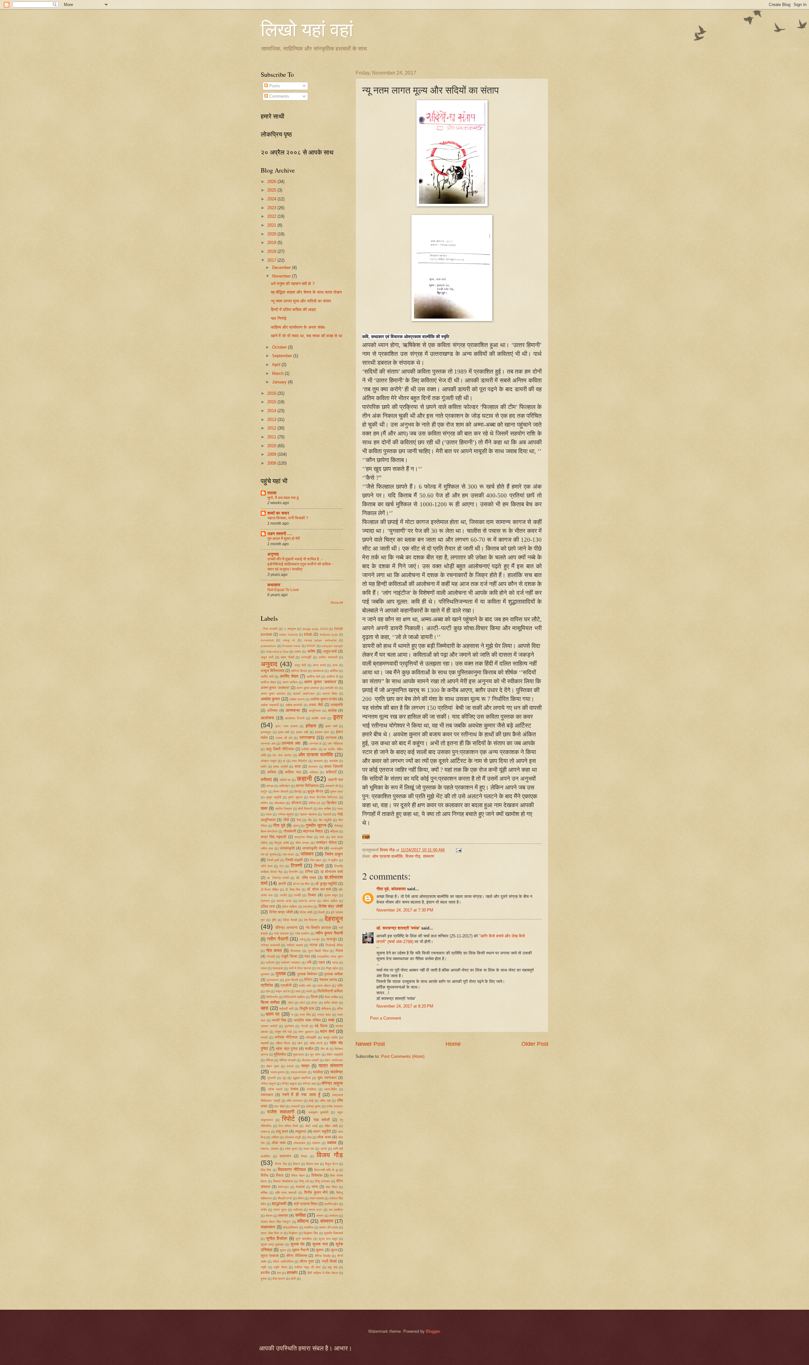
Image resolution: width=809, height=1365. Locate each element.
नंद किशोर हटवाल (318, 927)
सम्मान (320, 1215)
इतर (338, 717)
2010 (272, 445)
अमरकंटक (318, 671)
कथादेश (333, 761)
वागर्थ (324, 1148)
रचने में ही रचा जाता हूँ (301, 1094)
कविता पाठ (293, 772)
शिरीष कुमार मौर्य (316, 1192)
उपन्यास (331, 738)
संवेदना (303, 1221)
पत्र (307, 956)
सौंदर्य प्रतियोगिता (283, 1261)
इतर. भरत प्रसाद (287, 726)
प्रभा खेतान (324, 985)
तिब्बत (312, 895)
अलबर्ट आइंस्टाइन (304, 693)
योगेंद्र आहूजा (289, 1083)
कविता (271, 772)
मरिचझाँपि (311, 1037)
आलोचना (267, 718)
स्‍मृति (263, 1267)
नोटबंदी (271, 956)
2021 (272, 225)
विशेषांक (316, 1175)
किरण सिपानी (280, 791)
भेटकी (304, 1026)
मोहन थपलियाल (334, 1060)
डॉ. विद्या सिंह (292, 889)
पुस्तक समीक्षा (333, 974)
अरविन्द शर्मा (313, 676)
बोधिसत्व (326, 1008)
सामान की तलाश (328, 1227)
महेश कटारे (316, 1043)
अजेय (311, 651)
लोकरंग (316, 1143)
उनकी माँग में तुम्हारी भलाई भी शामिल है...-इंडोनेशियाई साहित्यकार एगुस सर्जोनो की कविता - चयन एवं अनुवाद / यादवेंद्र (300, 564)
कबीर (263, 766)
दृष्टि (274, 920)
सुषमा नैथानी (300, 1250)
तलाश (272, 493)
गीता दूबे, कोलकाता (391, 889)
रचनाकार (267, 1095)
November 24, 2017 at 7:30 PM (404, 910)
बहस (264, 1008)
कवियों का (285, 780)
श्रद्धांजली (279, 1203)
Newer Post (370, 1044)
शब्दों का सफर (278, 513)
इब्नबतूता (266, 732)
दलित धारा (268, 906)
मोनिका (269, 1060)
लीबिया (275, 1137)
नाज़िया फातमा (295, 945)
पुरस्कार (265, 974)
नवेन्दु (303, 939)
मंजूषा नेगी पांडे (283, 1031)
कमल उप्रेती (280, 766)
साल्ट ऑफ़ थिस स (272, 1233)
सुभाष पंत (297, 1244)
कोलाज (296, 803)
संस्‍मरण (428, 856)
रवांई (310, 1100)
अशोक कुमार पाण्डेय (323, 699)
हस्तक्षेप (292, 1272)
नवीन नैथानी (277, 938)
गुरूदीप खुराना (316, 825)
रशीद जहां (325, 1100)
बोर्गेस (340, 1008)
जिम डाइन (316, 860)
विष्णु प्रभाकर (322, 1181)
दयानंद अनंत (284, 901)
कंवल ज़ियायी (333, 766)
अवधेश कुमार (270, 699)
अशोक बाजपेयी (293, 705)
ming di (289, 640)
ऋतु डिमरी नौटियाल (280, 749)
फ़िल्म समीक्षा (270, 1002)
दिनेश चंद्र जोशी (331, 906)
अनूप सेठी (300, 665)
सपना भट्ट (315, 1209)
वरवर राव (309, 1148)
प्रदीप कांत (305, 985)
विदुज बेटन (331, 1164)
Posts (274, 85)
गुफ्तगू (296, 825)
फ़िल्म (314, 997)
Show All (337, 602)
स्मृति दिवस (280, 1267)
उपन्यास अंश (268, 743)
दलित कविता (330, 901)
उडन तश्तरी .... (279, 533)
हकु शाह (333, 1267)
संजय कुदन (280, 1209)
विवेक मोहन (298, 1175)
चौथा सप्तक (302, 842)
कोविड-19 (314, 803)
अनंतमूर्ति (306, 657)
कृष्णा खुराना (295, 797)
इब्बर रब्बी (283, 732)
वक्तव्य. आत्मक (269, 1148)
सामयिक (308, 1227)
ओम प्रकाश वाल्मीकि (387, 856)
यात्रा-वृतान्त (278, 1072)
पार (318, 968)
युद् (284, 1078)
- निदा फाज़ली (269, 629)
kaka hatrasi (288, 634)
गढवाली (327, 814)
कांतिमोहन (284, 786)
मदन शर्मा (327, 1031)
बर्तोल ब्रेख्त (331, 1002)
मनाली (264, 1037)
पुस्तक (281, 973)
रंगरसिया (311, 1089)
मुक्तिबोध (280, 1054)
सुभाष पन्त (319, 1244)
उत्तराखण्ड (307, 737)
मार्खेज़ (309, 1049)
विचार (304, 1156)
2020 (272, 234)
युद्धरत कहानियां (302, 1078)
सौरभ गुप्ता (307, 1261)
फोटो (290, 1002)
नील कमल (274, 950)
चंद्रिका (334, 831)
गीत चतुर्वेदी (325, 820)
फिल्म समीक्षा (331, 997)
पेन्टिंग (308, 980)
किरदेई (297, 791)
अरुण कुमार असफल (307, 688)
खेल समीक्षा (324, 808)
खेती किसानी (305, 808)
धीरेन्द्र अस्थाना (286, 927)
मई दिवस (321, 1026)
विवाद (279, 1175)
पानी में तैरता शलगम (300, 968)
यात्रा (305, 1065)
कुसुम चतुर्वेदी (273, 797)
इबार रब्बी (331, 726)
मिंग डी (324, 1049)
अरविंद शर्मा (267, 676)
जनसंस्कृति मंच (312, 848)
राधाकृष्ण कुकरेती (318, 1112)
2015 (272, 401)
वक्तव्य (331, 1142)
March (278, 373)
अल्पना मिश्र (329, 693)
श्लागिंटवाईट (331, 1204)
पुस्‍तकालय (273, 980)
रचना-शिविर (330, 1089)
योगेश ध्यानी (275, 1089)
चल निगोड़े (278, 318)
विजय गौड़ (412, 856)
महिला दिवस (283, 1043)
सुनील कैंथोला (277, 1238)
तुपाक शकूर (331, 895)
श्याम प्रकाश (317, 1198)
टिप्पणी (319, 865)
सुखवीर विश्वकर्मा (333, 1233)
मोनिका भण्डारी (287, 1060)
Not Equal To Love (283, 590)
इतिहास (311, 725)
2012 (272, 428)
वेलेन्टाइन (283, 1187)
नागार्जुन (331, 939)
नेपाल (339, 951)
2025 (272, 190)
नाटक (313, 945)
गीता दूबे (279, 825)
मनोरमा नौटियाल (286, 1037)
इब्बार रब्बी (302, 732)
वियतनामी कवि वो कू (326, 1170)
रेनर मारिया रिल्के (288, 1126)
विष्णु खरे (304, 1181)
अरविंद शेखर (289, 676)
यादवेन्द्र (336, 1071)
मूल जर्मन (315, 1054)
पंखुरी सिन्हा (289, 956)
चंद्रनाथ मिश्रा (313, 831)
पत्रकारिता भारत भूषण (330, 956)
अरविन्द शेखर (268, 682)
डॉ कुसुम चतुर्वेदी (326, 884)
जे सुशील (333, 860)
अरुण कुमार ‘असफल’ (275, 688)
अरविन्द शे (332, 676)
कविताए (314, 772)
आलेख (332, 710)
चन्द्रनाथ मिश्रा (304, 837)
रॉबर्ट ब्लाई (311, 1126)
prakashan (268, 646)
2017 (272, 260)
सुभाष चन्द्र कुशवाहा (272, 1244)
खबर (264, 808)
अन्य (335, 665)
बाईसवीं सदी (286, 1008)
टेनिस (309, 872)
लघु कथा (282, 1131)
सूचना (320, 1250)
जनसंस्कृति (287, 848)
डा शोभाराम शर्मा (331, 872)
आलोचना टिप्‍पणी (294, 718)
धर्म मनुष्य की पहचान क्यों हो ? (292, 283)
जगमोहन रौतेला (326, 842)
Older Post (534, 1044)
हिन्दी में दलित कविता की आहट (293, 309)
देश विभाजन (311, 920)
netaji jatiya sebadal (320, 640)
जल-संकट (288, 854)
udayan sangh (332, 646)
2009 (272, 454)
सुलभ (283, 1250)
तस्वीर (283, 895)
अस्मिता (272, 710)
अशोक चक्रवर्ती (270, 705)
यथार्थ (290, 1066)
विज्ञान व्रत (312, 1164)
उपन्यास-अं (315, 743)
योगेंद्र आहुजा (268, 1083)
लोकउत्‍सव (299, 1143)
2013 (272, 419)
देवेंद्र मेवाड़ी (290, 920)
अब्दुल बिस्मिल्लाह (272, 671)
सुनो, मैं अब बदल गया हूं (283, 498)
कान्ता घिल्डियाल (307, 786)
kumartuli (267, 640)
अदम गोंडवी (287, 657)
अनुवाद (269, 663)
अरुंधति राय (331, 688)
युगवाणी (271, 1078)
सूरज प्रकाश (270, 1256)
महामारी (265, 1043)
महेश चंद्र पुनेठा (286, 1049)
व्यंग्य (315, 1187)
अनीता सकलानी (328, 657)
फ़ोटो (302, 1002)
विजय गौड (330, 1155)
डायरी (282, 884)
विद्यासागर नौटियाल (292, 1169)
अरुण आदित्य (290, 682)
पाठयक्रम (277, 968)
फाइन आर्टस (283, 991)
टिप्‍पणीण (293, 872)
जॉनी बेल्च (266, 866)
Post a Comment (385, 1018)
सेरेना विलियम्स (296, 1256)
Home (453, 1044)
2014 (272, 410)
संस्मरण (326, 1221)
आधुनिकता (315, 710)
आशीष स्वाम (319, 718)
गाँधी (286, 820)
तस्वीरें (297, 895)
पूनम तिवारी (291, 980)
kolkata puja (329, 634)
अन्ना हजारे (319, 665)
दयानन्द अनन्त (307, 901)
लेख (309, 1137)
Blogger (433, 1331)
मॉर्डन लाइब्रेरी (334, 1054)
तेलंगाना (265, 901)
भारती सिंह (279, 1020)
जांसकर (307, 853)
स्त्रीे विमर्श (329, 1261)
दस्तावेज (308, 906)
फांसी (309, 991)
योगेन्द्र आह (309, 1083)
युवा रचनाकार (327, 1078)
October (280, 347)
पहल (322, 962)
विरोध (264, 1175)
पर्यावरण (270, 962)
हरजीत (265, 1273)
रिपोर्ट (288, 1118)
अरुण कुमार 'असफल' (320, 681)
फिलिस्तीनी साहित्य (294, 997)
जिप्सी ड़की (273, 860)
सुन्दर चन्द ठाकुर (328, 1238)
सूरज (334, 1250)
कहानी (304, 778)
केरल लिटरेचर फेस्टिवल (323, 797)
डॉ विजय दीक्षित (270, 889)
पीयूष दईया (332, 968)
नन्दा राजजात (281, 933)
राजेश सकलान (334, 1106)
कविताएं (266, 779)
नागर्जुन (316, 939)
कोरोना (264, 803)
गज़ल (340, 808)
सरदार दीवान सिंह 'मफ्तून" (276, 1221)
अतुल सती (267, 657)
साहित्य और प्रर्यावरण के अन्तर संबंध (298, 327)
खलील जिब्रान (283, 808)
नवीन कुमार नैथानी (329, 933)
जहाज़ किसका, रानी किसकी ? (287, 518)
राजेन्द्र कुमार (313, 1106)
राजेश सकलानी (280, 1111)
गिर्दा (299, 820)
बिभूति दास (307, 1008)
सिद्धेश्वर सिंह (310, 1233)
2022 (272, 216)
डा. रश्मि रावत (306, 878)
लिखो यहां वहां (307, 29)
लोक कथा (324, 1137)
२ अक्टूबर (290, 629)
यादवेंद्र (318, 1072)
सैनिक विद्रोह (323, 1256)
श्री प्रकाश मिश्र (306, 1204)
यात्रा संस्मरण (331, 1065)
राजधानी (295, 1106)
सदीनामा (297, 1209)
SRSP (311, 646)
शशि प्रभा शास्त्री (286, 1192)
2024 (272, 199)
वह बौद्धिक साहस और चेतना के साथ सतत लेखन (306, 292)
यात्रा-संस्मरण (299, 1072)
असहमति (337, 705)
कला (298, 766)
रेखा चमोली (321, 1120)
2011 (272, 437)
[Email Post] (458, 850)
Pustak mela (291, 646)
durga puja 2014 (315, 629)
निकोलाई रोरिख (334, 945)
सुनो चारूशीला (303, 1238)
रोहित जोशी (331, 1126)
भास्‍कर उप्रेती (269, 1026)
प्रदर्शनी (286, 985)
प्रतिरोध (267, 985)
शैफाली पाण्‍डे (285, 1198)
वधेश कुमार (291, 1148)
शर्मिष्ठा (264, 1192)
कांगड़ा (269, 786)
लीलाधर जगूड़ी (293, 1137)
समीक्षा (300, 1215)
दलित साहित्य (289, 906)
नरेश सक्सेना (302, 933)
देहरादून (334, 918)
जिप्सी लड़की (294, 860)
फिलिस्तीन (272, 997)
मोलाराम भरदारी (310, 1060)
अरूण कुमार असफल (273, 693)
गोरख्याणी (289, 831)
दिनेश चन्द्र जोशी (281, 912)
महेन (299, 1043)
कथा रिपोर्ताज (299, 761)
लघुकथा (300, 1131)
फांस (298, 991)
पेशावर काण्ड (328, 980)
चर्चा (321, 837)
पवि (309, 962)
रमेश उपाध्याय (294, 1100)
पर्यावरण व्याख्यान (291, 962)
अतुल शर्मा (330, 651)
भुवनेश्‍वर (289, 1026)
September (282, 355)
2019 (272, 242)
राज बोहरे (279, 1106)
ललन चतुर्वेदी (322, 1131)
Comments (278, 96)
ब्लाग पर (273, 1014)
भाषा (331, 1020)
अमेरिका (334, 671)
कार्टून (264, 791)
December (282, 267)
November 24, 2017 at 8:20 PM (404, 1006)
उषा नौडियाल (335, 743)
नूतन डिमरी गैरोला (318, 951)
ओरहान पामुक (268, 761)
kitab (308, 634)
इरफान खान (322, 732)
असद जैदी (316, 705)
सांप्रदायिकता (290, 1227)
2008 (272, 463)
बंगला (314, 1002)
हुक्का (264, 1278)
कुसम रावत (336, 791)
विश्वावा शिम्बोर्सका (283, 1181)
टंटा (281, 866)
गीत (310, 820)
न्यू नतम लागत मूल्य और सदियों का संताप (301, 301)
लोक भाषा (279, 1143)
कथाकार (273, 584)
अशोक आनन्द (297, 699)
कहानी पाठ (335, 780)
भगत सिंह (305, 1014)
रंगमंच (294, 1089)
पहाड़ (335, 962)
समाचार (283, 1215)
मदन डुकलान (305, 1031)
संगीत (264, 1209)
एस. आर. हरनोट (282, 755)
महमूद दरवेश (330, 1037)
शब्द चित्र (332, 1187)
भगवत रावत (324, 1014)
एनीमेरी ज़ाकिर (309, 749)
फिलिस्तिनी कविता (330, 991)
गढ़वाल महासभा (308, 814)
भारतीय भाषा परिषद (307, 1020)
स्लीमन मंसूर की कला (308, 1267)
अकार (298, 651)
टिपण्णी (296, 865)
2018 (272, 251)
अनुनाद (273, 554)
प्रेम (267, 991)
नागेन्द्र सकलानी (270, 945)
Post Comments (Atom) (402, 1056)
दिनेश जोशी (306, 912)
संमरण (268, 1215)
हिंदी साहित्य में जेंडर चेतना (322, 1273)
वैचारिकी (300, 1187)
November (282, 276)
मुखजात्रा (298, 1054)
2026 (272, 181)
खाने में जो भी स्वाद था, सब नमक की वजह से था (306, 335)
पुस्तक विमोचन (307, 974)
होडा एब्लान (278, 1278)
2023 (272, 207)
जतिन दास (267, 848)
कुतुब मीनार (315, 791)
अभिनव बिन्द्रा (299, 671)
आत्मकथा (293, 710)
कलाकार (313, 766)
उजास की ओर (284, 738)
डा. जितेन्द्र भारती (278, 878)
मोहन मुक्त (272, 1066)
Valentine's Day (277, 651)
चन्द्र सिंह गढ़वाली (273, 837)
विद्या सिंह (266, 1170)
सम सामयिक (336, 1209)
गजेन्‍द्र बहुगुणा (286, 814)
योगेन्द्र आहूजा (332, 1083)
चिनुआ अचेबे (281, 842)
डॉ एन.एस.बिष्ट (301, 884)
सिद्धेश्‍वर (293, 1233)
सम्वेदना (333, 1215)
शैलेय (301, 1198)
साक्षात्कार (268, 1227)
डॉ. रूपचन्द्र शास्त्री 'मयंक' (398, 928)
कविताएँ (331, 772)
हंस (279, 1273)
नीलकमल (295, 951)
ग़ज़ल (269, 814)
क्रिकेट (331, 803)
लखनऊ (265, 1131)
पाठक (264, 968)
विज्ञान (296, 1164)
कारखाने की (331, 786)
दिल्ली (321, 912)
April (277, 364)
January (280, 382)
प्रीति (340, 985)
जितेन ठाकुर (334, 854)
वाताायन (285, 1156)
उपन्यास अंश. (291, 743)
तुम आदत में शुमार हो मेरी (283, 538)
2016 (272, 393)
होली (293, 1278)
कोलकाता (279, 803)
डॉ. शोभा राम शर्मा (319, 889)
